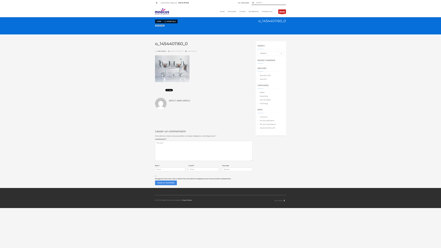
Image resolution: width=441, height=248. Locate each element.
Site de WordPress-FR (267, 128)
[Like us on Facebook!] (284, 200)
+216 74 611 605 (183, 3)
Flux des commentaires (268, 124)
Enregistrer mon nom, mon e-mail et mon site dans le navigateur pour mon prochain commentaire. (193, 179)
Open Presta (187, 200)
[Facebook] (156, 3)
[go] (253, 3)
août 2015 (263, 79)
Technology (264, 103)
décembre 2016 (265, 75)
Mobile (262, 92)
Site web (225, 166)
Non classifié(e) (265, 100)
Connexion (263, 117)
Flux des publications (267, 121)
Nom (157, 166)
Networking (264, 96)
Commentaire (161, 139)
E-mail (191, 166)
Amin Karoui (161, 51)
